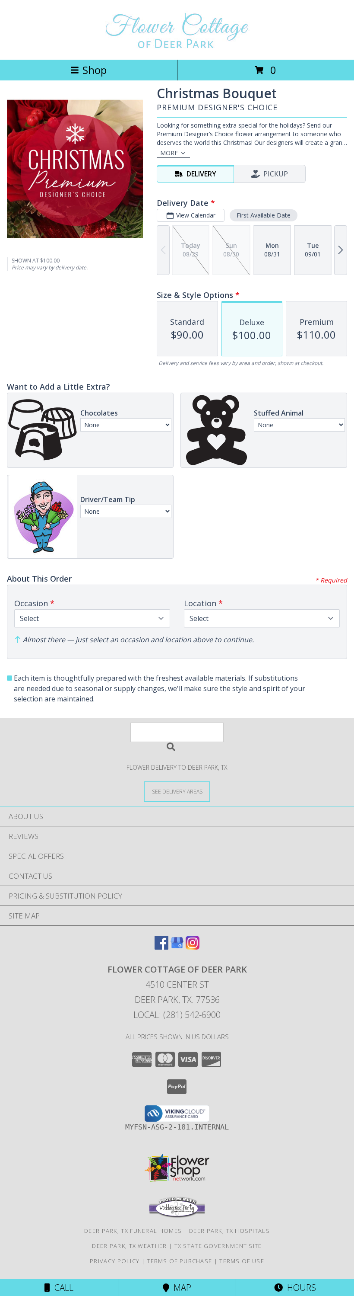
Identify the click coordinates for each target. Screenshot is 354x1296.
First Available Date (264, 215)
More (169, 153)
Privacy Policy (114, 1261)
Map (180, 1287)
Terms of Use (241, 1261)
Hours (299, 1287)
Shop (94, 70)
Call (61, 1287)
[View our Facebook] (161, 947)
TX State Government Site (218, 1246)
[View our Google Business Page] (177, 947)
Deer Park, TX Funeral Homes (133, 1231)
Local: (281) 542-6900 (177, 1015)
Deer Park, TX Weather (129, 1246)
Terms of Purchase (179, 1261)
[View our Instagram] (192, 947)
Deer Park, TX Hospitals (229, 1231)
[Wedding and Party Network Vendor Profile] (177, 1215)
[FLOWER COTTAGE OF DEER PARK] (177, 47)
